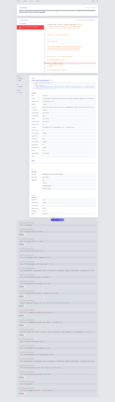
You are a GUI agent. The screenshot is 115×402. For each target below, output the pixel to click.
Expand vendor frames (24, 20)
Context (18, 90)
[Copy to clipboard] (94, 83)
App (17, 84)
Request (18, 76)
